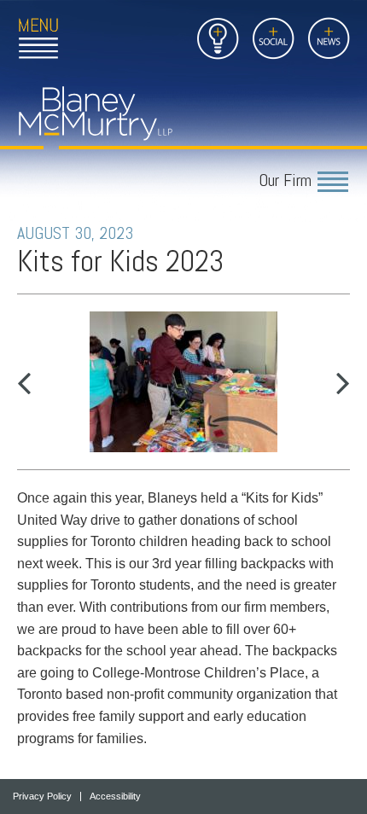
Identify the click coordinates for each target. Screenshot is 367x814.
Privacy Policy (42, 796)
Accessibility (115, 796)
